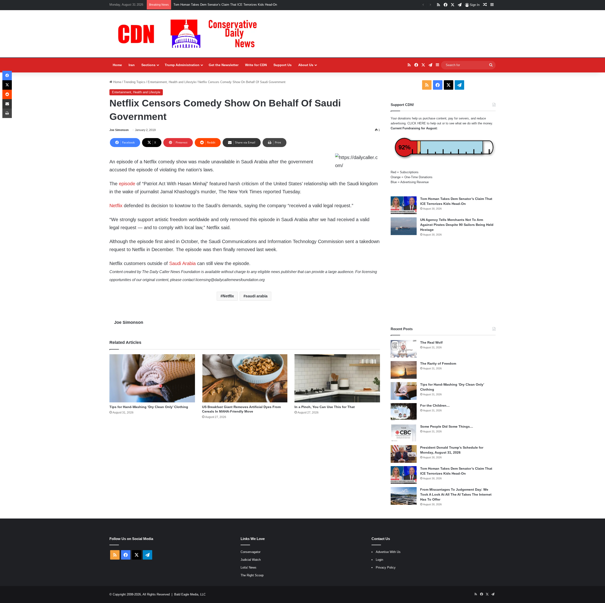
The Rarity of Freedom (438, 363)
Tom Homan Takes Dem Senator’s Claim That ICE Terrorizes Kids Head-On (225, 4)
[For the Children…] (404, 412)
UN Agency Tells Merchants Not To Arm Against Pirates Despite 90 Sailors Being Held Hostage (456, 225)
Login (379, 559)
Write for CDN (256, 65)
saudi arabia (257, 296)
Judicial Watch (251, 559)
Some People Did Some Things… (446, 426)
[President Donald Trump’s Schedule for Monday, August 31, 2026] (404, 454)
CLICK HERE (416, 123)
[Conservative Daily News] (189, 34)
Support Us (282, 65)
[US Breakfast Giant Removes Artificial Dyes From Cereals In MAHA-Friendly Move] (245, 378)
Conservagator (250, 552)
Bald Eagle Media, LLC (190, 594)
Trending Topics (134, 82)
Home (117, 65)
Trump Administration (182, 65)
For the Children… (435, 405)
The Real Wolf (431, 342)
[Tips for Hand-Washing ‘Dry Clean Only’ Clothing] (152, 378)
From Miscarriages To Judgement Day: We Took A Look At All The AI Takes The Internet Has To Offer (456, 494)
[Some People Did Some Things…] (404, 433)
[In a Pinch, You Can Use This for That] (337, 378)
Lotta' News (248, 567)
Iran (132, 65)
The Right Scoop (252, 575)
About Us (305, 65)
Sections (148, 65)
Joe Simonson (119, 130)
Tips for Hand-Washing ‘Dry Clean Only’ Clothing (148, 407)
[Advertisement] (443, 282)
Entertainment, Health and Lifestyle (172, 82)
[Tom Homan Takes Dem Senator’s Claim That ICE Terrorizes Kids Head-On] (404, 205)
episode (127, 183)
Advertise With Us (388, 552)
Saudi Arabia (182, 263)
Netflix (115, 205)
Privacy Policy (386, 567)
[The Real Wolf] (404, 349)
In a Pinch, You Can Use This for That (324, 407)
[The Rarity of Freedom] (404, 370)
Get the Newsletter (223, 65)
